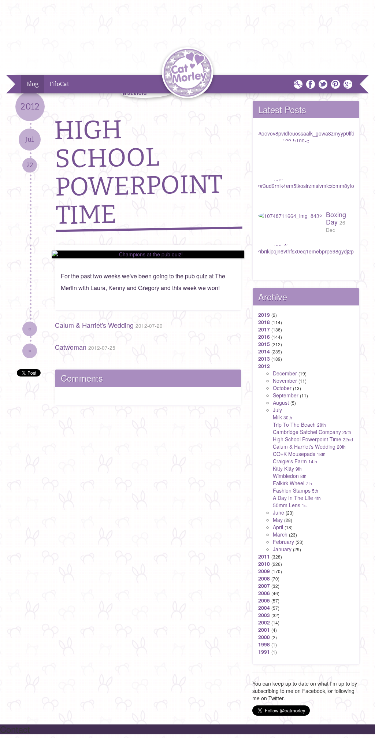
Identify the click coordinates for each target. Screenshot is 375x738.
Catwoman (85, 347)
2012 (264, 366)
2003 (264, 615)
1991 (264, 651)
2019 (264, 314)
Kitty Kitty (287, 468)
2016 (264, 336)
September (285, 395)
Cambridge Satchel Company (312, 431)
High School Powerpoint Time (313, 439)
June (278, 512)
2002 (264, 622)
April (278, 527)
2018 (264, 322)
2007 (264, 585)
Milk (282, 417)
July (277, 409)
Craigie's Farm (295, 461)
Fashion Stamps (295, 490)
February (283, 541)
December (285, 373)
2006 (264, 593)
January (282, 549)
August (281, 402)
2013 (264, 358)
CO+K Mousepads (299, 453)
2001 (264, 629)
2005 (264, 600)
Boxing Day (336, 221)
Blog (32, 84)
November (285, 380)
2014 (264, 351)
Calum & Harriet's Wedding (109, 325)
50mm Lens (290, 505)
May (278, 519)
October (282, 388)
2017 (264, 329)
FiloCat (59, 84)
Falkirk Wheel (292, 483)
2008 (264, 578)
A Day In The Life (297, 497)
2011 (264, 556)
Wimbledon (290, 475)
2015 (264, 344)
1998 (264, 644)
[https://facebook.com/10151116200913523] (148, 254)
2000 (264, 637)
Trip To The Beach (299, 424)
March (280, 534)
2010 (264, 563)
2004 (264, 607)
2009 (264, 571)
